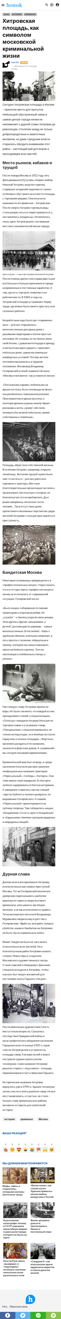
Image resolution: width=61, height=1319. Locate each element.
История (17, 14)
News (6, 14)
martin (15, 62)
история (9, 1119)
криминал (26, 1119)
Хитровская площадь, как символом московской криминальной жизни (23, 38)
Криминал (30, 14)
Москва (43, 1119)
